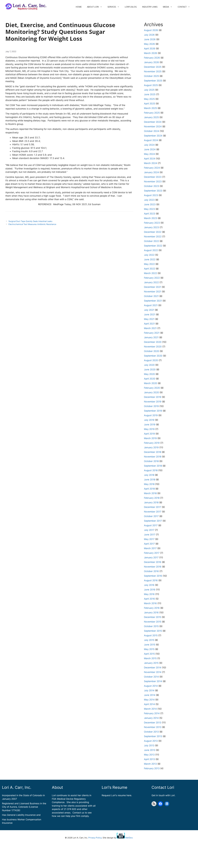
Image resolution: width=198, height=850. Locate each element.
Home (79, 6)
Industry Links (149, 6)
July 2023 (149, 200)
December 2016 (152, 562)
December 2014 (152, 667)
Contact (182, 6)
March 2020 (150, 383)
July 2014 (149, 690)
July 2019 (149, 420)
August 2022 (151, 250)
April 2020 (149, 378)
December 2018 (152, 452)
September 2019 (153, 410)
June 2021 (149, 314)
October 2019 (151, 406)
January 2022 (151, 282)
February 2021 (151, 332)
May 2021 (149, 319)
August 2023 (151, 195)
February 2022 (152, 277)
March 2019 (150, 438)
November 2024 (153, 126)
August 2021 (151, 305)
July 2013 (149, 745)
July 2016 (149, 585)
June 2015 (149, 644)
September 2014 (153, 681)
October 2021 (151, 296)
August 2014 (151, 686)
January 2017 (151, 557)
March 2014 (150, 708)
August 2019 (151, 415)
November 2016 (152, 566)
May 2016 (149, 594)
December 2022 (152, 232)
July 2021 (149, 310)
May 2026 (149, 44)
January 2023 (151, 227)
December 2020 (152, 342)
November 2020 (153, 346)
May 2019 (149, 429)
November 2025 (152, 71)
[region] (35, 830)
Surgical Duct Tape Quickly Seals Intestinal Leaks (30, 221)
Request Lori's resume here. (117, 795)
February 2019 (152, 443)
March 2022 (150, 273)
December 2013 (152, 722)
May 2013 (149, 754)
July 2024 (149, 144)
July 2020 (149, 365)
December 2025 (152, 67)
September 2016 (153, 575)
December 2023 (152, 177)
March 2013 (150, 763)
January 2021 (151, 337)
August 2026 (151, 30)
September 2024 (153, 135)
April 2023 (149, 213)
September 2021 (153, 300)
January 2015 (151, 663)
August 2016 (151, 580)
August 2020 (151, 360)
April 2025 (149, 103)
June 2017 (149, 534)
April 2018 (149, 488)
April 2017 (149, 543)
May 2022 (149, 264)
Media (166, 6)
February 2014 (152, 713)
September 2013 (153, 736)
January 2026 (151, 62)
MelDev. (129, 837)
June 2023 (150, 204)
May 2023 (149, 209)
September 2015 (153, 631)
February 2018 (151, 498)
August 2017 (151, 525)
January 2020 (151, 392)
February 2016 (152, 608)
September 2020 (153, 355)
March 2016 (150, 603)
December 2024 (152, 122)
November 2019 (152, 401)
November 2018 (152, 456)
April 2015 (149, 653)
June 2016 (149, 589)
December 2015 (152, 617)
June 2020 (150, 369)
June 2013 (149, 750)
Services (111, 6)
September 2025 (153, 80)
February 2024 (152, 167)
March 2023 (150, 218)
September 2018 (153, 465)
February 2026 (152, 57)
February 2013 (152, 768)
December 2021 (152, 287)
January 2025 (151, 117)
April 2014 (149, 704)
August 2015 (151, 635)
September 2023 (153, 190)
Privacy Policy (95, 837)
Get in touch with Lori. (163, 795)
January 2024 (151, 172)
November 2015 (152, 621)
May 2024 (149, 154)
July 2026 (149, 34)
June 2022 (149, 259)
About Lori (93, 6)
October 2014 (151, 676)
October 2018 (151, 461)
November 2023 (153, 181)
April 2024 (149, 158)
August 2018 (151, 470)
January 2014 (151, 718)
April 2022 (149, 268)
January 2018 (151, 502)
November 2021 (152, 291)
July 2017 (149, 530)
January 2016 (151, 612)
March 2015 (150, 658)
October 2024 (151, 131)
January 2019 (151, 447)
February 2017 (151, 553)
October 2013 (151, 731)
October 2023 (151, 186)
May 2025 (149, 99)
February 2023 (152, 222)
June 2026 (150, 39)
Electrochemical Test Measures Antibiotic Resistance (32, 224)
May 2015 (149, 649)
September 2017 (153, 520)
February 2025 (152, 112)
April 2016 (149, 598)
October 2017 (151, 516)
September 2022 (153, 245)
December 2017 (152, 507)
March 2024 (150, 163)
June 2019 (149, 424)
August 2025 (151, 85)
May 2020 (149, 374)
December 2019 (152, 397)
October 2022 (151, 241)
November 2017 (152, 511)
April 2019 (149, 433)
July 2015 (149, 640)
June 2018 (149, 479)
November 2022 (152, 236)
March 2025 (150, 108)
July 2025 (149, 89)
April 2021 (149, 323)
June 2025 (149, 94)
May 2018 (149, 484)
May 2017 (149, 539)
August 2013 (151, 741)
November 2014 (152, 672)
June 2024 (150, 149)
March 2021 (150, 328)
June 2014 (149, 695)
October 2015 (151, 626)
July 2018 (149, 475)
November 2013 (152, 727)
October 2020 (151, 351)
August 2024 (151, 140)
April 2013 (149, 759)
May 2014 (149, 699)
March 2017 (150, 548)
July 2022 (149, 255)
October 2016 (151, 571)
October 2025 (151, 76)
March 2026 (150, 53)
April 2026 (149, 48)
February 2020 (152, 387)
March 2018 (150, 493)
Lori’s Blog (131, 6)
